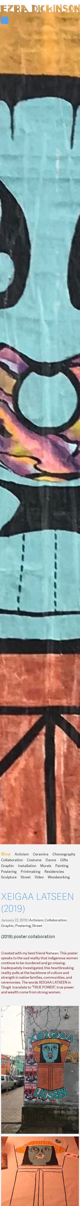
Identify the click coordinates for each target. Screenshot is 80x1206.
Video (39, 877)
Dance (51, 860)
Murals (45, 865)
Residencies (54, 871)
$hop (6, 854)
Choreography (63, 854)
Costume (34, 860)
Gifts (64, 860)
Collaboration (12, 860)
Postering (9, 871)
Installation (27, 865)
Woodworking (59, 877)
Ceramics (40, 854)
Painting (61, 865)
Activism (22, 854)
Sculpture (9, 877)
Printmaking (30, 871)
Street (26, 877)
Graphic (7, 865)
